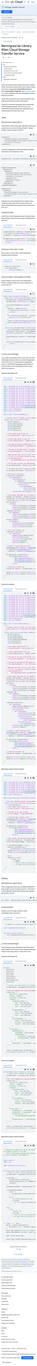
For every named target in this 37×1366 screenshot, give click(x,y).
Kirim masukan (8, 41)
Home (2, 32)
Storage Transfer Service (15, 7)
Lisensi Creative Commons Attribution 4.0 (18, 1261)
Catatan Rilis (4, 1301)
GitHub (3, 1312)
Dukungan (4, 1298)
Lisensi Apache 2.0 (25, 1263)
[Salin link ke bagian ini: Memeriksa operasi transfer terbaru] (25, 769)
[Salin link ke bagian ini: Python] (9, 879)
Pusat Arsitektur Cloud (7, 1320)
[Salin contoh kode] (33, 134)
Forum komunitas (6, 1296)
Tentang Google (5, 1348)
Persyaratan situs (21, 1348)
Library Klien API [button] (7, 225)
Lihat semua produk (6, 1280)
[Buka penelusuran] (25, 2)
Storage (18, 32)
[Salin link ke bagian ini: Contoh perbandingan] (20, 354)
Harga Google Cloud (6, 1282)
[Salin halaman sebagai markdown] (8, 57)
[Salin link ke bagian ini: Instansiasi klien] (15, 213)
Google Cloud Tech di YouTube (9, 1342)
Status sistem (5, 1304)
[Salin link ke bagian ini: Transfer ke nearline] (16, 584)
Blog (2, 1331)
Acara (3, 1333)
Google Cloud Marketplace (8, 1285)
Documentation (10, 32)
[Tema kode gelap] (30, 134)
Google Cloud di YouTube (8, 1339)
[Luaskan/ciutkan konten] (14, 62)
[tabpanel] (18, 236)
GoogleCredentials (30, 407)
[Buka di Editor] (30, 382)
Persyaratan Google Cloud (9, 1351)
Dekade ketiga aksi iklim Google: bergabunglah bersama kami (18, 1354)
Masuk (33, 2)
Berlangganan (27, 1358)
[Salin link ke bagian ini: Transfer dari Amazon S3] (19, 373)
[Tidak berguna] (22, 37)
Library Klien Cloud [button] (20, 225)
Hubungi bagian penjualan (8, 1288)
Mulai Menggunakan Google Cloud (10, 1315)
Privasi (13, 1348)
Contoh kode (4, 1317)
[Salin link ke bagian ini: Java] (7, 118)
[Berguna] (19, 37)
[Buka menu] (2, 2)
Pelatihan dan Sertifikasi (8, 1323)
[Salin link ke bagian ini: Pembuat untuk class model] (25, 249)
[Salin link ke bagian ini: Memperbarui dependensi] (23, 122)
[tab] (7, 225)
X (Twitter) (4, 1336)
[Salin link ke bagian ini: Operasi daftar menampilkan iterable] (32, 277)
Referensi (6, 34)
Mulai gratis (6, 12)
